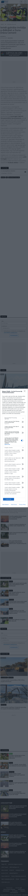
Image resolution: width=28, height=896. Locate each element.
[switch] (22, 422)
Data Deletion (5, 504)
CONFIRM (8, 499)
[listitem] (14, 418)
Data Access (14, 504)
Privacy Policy (22, 504)
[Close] (25, 391)
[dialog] (14, 448)
